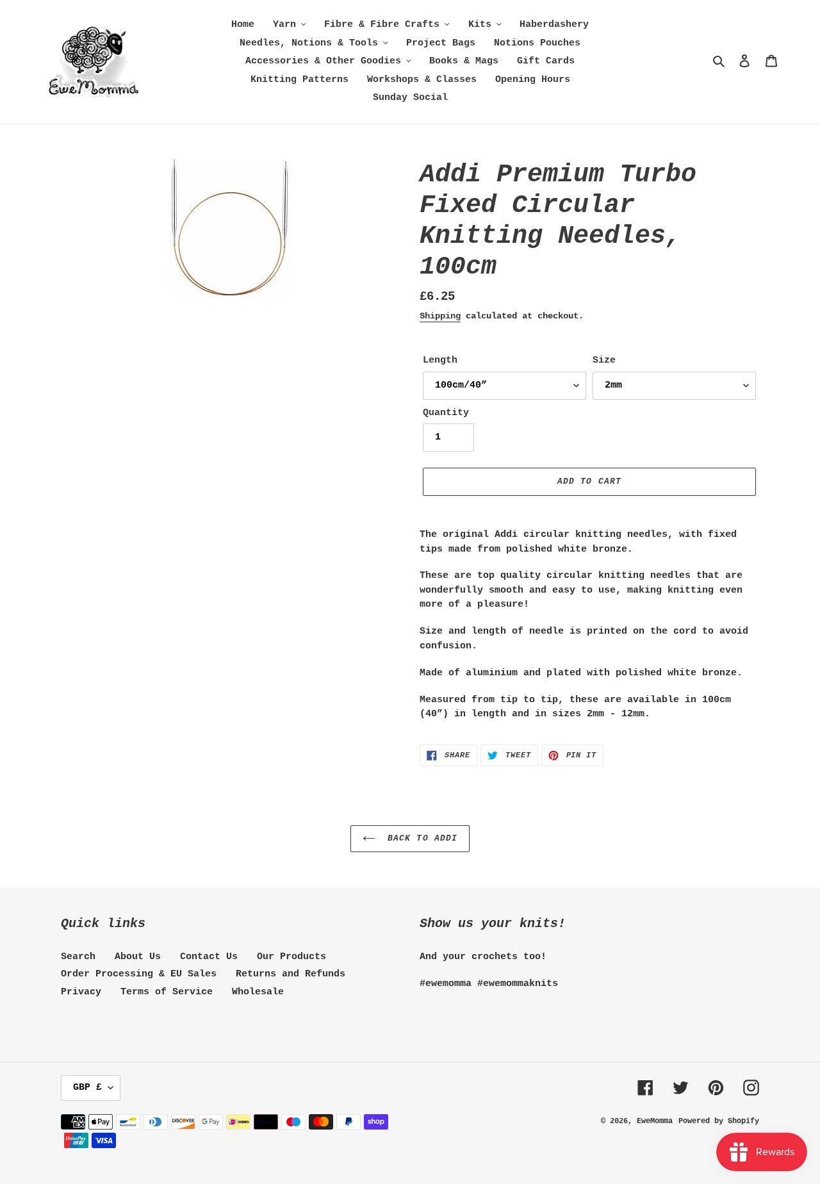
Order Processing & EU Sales (139, 974)
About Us (138, 956)
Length (440, 360)
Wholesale (258, 992)
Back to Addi (419, 838)
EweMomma (655, 1121)
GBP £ (87, 1087)
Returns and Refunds (290, 974)
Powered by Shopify (718, 1121)
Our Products (291, 956)
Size (604, 360)
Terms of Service (166, 992)
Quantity (446, 412)
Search (78, 956)
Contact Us (209, 956)
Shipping (440, 316)
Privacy (81, 992)
